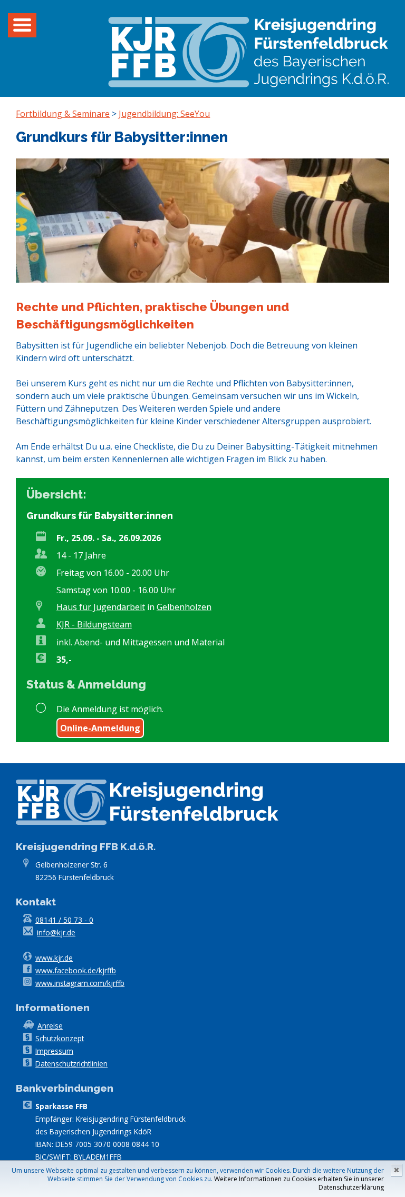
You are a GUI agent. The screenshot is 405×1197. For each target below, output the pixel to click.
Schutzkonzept (59, 1038)
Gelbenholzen (184, 607)
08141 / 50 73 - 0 (64, 920)
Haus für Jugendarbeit (100, 607)
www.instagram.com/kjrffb (79, 983)
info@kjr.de (56, 932)
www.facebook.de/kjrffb (75, 970)
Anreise (50, 1026)
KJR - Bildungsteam (94, 624)
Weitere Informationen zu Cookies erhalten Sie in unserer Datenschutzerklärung (299, 1183)
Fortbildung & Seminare (63, 113)
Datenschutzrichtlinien (71, 1064)
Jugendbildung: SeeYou (164, 113)
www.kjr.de (54, 958)
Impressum (54, 1051)
